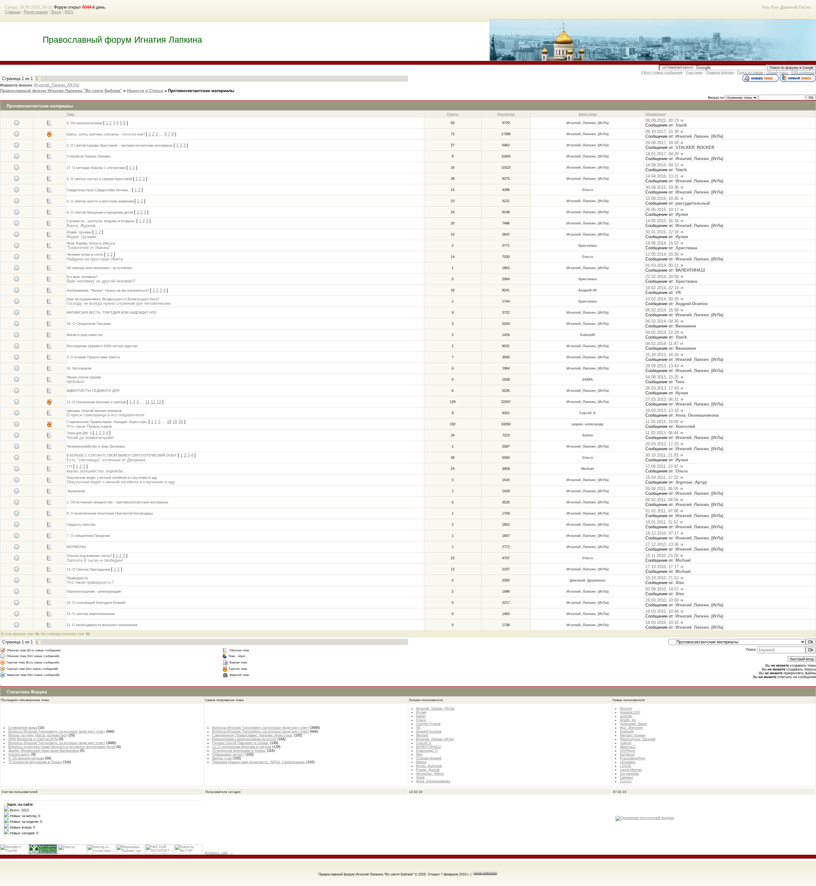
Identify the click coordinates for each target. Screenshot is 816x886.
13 (159, 401)
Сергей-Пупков (428, 724)
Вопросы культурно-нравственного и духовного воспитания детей (61, 747)
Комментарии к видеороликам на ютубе (244, 739)
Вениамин (685, 326)
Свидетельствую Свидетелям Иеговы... (99, 190)
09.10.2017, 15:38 (662, 131)
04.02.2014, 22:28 (662, 332)
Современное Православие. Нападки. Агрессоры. (107, 422)
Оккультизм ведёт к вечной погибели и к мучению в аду (112, 478)
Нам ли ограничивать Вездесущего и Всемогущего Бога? (113, 299)
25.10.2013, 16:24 (662, 354)
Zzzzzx (626, 781)
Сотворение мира (22, 727)
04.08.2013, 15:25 (662, 377)
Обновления (655, 114)
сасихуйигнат (631, 770)
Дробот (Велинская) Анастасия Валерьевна (43, 750)
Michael (587, 469)
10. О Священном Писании (89, 324)
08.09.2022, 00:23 (662, 120)
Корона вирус (19, 754)
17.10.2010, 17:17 (662, 566)
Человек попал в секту (85, 254)
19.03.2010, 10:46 (662, 611)
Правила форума (720, 72)
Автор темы (588, 114)
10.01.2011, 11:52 (661, 522)
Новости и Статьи (145, 90)
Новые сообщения (667, 72)
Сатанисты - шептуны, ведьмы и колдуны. (101, 221)
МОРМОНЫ (76, 547)
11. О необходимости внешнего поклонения (102, 625)
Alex (679, 582)
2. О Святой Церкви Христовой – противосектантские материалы (120, 145)
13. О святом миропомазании (91, 614)
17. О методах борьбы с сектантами (96, 168)
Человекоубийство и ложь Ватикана (96, 446)
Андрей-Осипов (691, 303)
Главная (12, 12)
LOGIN (625, 766)
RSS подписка (802, 72)
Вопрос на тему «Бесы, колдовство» (38, 735)
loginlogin (627, 731)
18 (169, 421)
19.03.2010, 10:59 (662, 600)
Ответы (452, 114)
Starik (681, 125)
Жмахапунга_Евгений (637, 739)
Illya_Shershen (631, 727)
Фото (648, 72)
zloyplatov (628, 762)
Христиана (587, 245)
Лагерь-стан (222, 758)
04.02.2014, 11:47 (661, 343)
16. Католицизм (79, 368)
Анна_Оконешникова (697, 415)
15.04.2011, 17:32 (661, 477)
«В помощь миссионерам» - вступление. (100, 268)
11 (147, 401)
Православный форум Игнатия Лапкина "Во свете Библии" (61, 90)
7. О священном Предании (88, 536)
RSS (69, 12)
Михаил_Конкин (632, 735)
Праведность (77, 578)
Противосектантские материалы (201, 90)
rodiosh (625, 743)
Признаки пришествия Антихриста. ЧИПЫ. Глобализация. (258, 762)
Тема (70, 114)
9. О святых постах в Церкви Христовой (99, 179)
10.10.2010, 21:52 (662, 577)
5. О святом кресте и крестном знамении (100, 201)
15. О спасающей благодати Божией (96, 602)
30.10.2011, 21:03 (661, 455)
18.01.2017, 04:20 (662, 153)
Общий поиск (777, 72)
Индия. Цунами (79, 232)
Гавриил (626, 777)
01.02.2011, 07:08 (661, 511)
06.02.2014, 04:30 (662, 321)
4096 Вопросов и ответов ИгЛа (33, 739)
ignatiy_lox (628, 720)
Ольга (587, 190)
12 (153, 401)
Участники (694, 72)
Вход (56, 12)
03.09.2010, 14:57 (662, 589)
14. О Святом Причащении (88, 569)
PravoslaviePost (632, 758)
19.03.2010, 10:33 (662, 622)
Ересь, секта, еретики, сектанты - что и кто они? (106, 134)
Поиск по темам (750, 72)
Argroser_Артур (691, 482)
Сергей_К (587, 413)
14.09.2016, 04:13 (662, 165)
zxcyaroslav (629, 773)
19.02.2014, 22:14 (662, 287)
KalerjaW (587, 335)
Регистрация (36, 12)
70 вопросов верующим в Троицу (35, 762)
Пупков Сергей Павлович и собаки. (240, 743)
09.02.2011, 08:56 (661, 499)
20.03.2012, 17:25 (662, 444)
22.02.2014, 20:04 (662, 276)
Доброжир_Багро (633, 724)
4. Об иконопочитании (84, 123)
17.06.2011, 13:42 (661, 466)
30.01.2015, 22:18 (662, 232)
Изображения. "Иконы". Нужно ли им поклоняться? (108, 290)
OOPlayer (628, 750)
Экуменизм (76, 491)
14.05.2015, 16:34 (662, 220)
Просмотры (506, 114)
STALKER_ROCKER (694, 147)
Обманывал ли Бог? (228, 754)
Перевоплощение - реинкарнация (94, 591)
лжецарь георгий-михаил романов (94, 411)
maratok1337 (630, 712)
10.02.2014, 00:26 (662, 299)
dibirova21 (628, 747)
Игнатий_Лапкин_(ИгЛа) (56, 85)
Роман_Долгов (428, 770)
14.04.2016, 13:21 (662, 176)
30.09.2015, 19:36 (662, 187)
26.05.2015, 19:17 (662, 209)
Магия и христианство (85, 335)
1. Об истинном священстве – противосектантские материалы (117, 502)
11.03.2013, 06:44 (661, 432)
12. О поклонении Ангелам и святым (96, 402)
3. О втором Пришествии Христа (93, 357)
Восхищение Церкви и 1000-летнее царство (102, 346)
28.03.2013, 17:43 (662, 388)
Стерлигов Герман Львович (89, 156)
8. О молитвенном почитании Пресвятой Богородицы (110, 513)
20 (180, 421)
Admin (587, 435)
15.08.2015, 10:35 (662, 198)
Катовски (627, 754)
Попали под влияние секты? (89, 556)
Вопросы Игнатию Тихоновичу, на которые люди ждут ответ (56, 731)
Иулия (681, 214)
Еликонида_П (427, 750)
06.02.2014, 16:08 (662, 310)
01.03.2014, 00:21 (662, 265)
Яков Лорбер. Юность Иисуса (91, 243)
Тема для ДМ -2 (79, 433)
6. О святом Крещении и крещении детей (100, 212)
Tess (679, 381)
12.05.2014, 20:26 (662, 254)
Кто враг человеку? (82, 277)
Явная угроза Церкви (84, 377)
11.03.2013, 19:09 (661, 421)
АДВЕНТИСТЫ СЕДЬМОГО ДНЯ (93, 390)
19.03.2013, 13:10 (662, 410)
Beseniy (626, 708)
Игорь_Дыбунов (429, 766)
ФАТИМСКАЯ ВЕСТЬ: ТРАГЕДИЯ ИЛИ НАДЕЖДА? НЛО (112, 312)
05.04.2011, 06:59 (661, 488)
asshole (626, 716)
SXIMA (587, 379)
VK (678, 292)
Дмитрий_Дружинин (587, 580)
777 (69, 466)
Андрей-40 (587, 290)
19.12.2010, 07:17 (662, 533)
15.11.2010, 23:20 (661, 555)
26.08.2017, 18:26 (662, 142)
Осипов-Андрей (428, 758)
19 (175, 421)
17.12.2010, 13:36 (662, 544)
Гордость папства (81, 524)
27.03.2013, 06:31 (662, 399)
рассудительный (692, 203)
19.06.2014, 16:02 (662, 243)
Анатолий (685, 426)
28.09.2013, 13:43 (662, 365)
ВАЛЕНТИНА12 (690, 270)
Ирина (421, 762)
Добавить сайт (216, 853)
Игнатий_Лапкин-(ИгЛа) (435, 739)
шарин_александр (587, 424)
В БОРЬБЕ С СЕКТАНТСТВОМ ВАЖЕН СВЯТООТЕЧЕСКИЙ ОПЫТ (122, 455)
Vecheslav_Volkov (430, 773)
